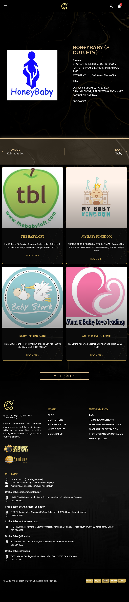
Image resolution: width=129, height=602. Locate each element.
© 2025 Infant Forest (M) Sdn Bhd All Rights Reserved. (30, 580)
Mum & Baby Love (96, 336)
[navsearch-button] (111, 6)
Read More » (32, 255)
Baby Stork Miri (32, 336)
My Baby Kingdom (96, 236)
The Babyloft (32, 236)
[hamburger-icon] (5, 6)
